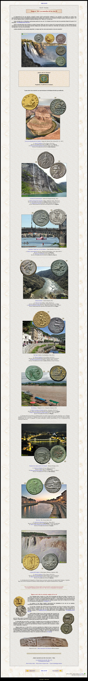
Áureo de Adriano (38, 143)
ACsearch (49, 631)
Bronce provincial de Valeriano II (37, 145)
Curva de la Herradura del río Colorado (33, 141)
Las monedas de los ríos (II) (41, 660)
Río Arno (38, 520)
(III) (49, 660)
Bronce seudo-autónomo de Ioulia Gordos (38, 412)
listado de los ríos (43, 610)
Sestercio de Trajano (38, 468)
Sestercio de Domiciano (39, 522)
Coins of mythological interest (56, 663)
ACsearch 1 (46, 601)
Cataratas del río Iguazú (35, 572)
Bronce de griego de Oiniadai (37, 410)
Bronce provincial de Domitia (34, 305)
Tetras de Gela (38, 302)
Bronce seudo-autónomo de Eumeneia (38, 524)
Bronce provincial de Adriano (36, 470)
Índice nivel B (44, 3)
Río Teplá (36, 355)
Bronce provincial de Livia (36, 359)
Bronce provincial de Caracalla (35, 200)
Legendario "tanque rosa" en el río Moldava (37, 249)
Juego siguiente (55, 670)
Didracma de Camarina (36, 203)
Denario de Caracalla (39, 253)
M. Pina (82, 673)
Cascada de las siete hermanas (36, 198)
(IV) (51, 660)
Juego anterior (32, 670)
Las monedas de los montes (44, 661)
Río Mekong (33, 407)
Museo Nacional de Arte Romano (44, 648)
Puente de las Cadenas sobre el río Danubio (38, 465)
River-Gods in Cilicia (30, 663)
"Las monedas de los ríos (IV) (22, 22)
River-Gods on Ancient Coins (42, 663)
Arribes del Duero (38, 300)
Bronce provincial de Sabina (36, 576)
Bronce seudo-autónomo (32, 251)
